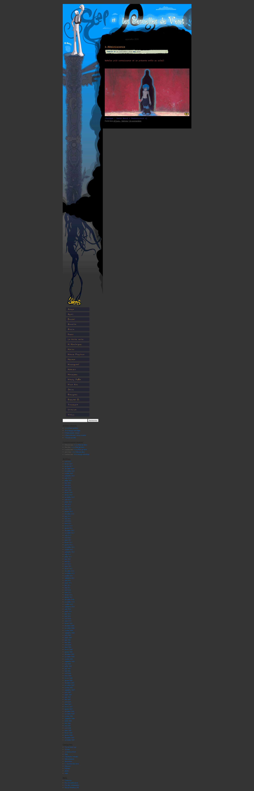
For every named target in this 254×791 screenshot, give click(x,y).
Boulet (71, 319)
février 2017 (68, 464)
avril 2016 (68, 487)
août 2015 (68, 499)
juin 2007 (68, 697)
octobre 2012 (69, 549)
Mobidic (72, 369)
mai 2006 (68, 725)
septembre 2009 (70, 633)
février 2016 (68, 492)
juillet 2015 (68, 502)
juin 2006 (68, 723)
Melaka (71, 359)
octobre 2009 (69, 630)
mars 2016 (68, 490)
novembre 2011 (69, 573)
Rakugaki (73, 394)
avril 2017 (68, 461)
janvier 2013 (68, 545)
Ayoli (71, 314)
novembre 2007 (69, 685)
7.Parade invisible (70, 437)
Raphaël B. (74, 399)
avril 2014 (68, 521)
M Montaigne (75, 344)
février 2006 (68, 733)
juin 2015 (68, 504)
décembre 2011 (69, 571)
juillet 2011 (68, 583)
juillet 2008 (68, 666)
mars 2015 (68, 509)
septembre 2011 (70, 578)
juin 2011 (68, 585)
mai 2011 (68, 587)
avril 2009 (68, 645)
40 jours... (117, 121)
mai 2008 (68, 671)
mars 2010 (68, 621)
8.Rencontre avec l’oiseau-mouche (75, 435)
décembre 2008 (69, 654)
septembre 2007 (70, 690)
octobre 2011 (69, 576)
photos (67, 771)
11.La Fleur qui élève (71, 428)
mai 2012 (68, 561)
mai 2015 (68, 507)
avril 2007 (68, 702)
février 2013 (68, 542)
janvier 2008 (68, 680)
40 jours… (68, 749)
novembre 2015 (69, 497)
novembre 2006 (69, 714)
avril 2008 (68, 673)
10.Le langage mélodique (72, 430)
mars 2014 (68, 523)
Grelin (71, 329)
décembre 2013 (69, 530)
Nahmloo (68, 766)
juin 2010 (68, 614)
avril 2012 (68, 564)
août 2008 (68, 664)
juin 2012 (68, 559)
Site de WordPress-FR (72, 787)
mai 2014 (68, 518)
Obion (71, 389)
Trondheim (73, 404)
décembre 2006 (69, 711)
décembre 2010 (69, 599)
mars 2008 (68, 676)
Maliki (71, 349)
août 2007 (68, 692)
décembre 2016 (69, 468)
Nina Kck (73, 384)
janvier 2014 (68, 528)
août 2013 (68, 535)
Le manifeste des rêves (72, 764)
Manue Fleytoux (76, 354)
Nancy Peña (74, 379)
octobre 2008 (69, 659)
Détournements (69, 759)
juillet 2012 (68, 556)
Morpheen (73, 374)
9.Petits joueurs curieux (72, 433)
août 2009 (68, 635)
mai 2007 (68, 699)
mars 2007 (68, 704)
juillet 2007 (68, 695)
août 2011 (68, 580)
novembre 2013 (69, 533)
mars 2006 (68, 730)
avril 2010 (68, 618)
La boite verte (76, 339)
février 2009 (68, 649)
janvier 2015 (68, 511)
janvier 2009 (68, 652)
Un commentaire (135, 121)
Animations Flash (70, 752)
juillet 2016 (68, 480)
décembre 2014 (69, 514)
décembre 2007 (69, 683)
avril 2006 (68, 728)
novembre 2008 (69, 656)
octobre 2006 (69, 716)
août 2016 (68, 478)
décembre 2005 (69, 737)
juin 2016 (68, 483)
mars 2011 (68, 592)
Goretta (72, 324)
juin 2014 (68, 516)
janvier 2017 (68, 466)
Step (138, 52)
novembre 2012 (69, 547)
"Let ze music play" (71, 747)
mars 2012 (68, 566)
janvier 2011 (68, 597)
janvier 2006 (68, 735)
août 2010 (68, 609)
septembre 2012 (70, 552)
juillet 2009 (68, 637)
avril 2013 (68, 537)
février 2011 (68, 595)
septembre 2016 (70, 476)
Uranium (72, 409)
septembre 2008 (70, 661)
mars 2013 (68, 540)
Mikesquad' (73, 364)
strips (66, 773)
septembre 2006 (70, 718)
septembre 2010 (70, 606)
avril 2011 (68, 590)
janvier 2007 (68, 709)
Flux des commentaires (72, 785)
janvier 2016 (68, 495)
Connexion (68, 780)
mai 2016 (68, 485)
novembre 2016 (69, 471)
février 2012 (68, 568)
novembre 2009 (69, 628)
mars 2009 (68, 647)
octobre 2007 (69, 687)
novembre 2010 (69, 602)
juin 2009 (68, 640)
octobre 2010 (69, 604)
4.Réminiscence (115, 47)
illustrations (68, 761)
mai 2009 (68, 642)
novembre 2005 (69, 740)
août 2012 (68, 554)
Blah (66, 754)
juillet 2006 (68, 721)
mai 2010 (68, 616)
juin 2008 (68, 668)
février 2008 (68, 678)
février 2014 (68, 526)
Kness (71, 334)
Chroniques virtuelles (71, 756)
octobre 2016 (69, 473)
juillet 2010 (68, 611)
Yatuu (71, 414)
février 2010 (68, 623)
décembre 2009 (69, 626)
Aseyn (71, 309)
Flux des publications (71, 783)
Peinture (67, 768)
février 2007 (68, 706)
